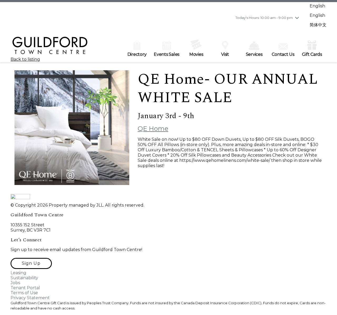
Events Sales (166, 54)
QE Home (153, 128)
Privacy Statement (30, 297)
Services (254, 54)
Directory (137, 54)
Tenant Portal (25, 287)
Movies (196, 54)
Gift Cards (312, 54)
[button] (31, 263)
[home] (50, 47)
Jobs (15, 282)
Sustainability (24, 277)
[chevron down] (297, 18)
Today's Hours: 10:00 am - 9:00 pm (264, 18)
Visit (225, 54)
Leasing (18, 272)
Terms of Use (24, 292)
